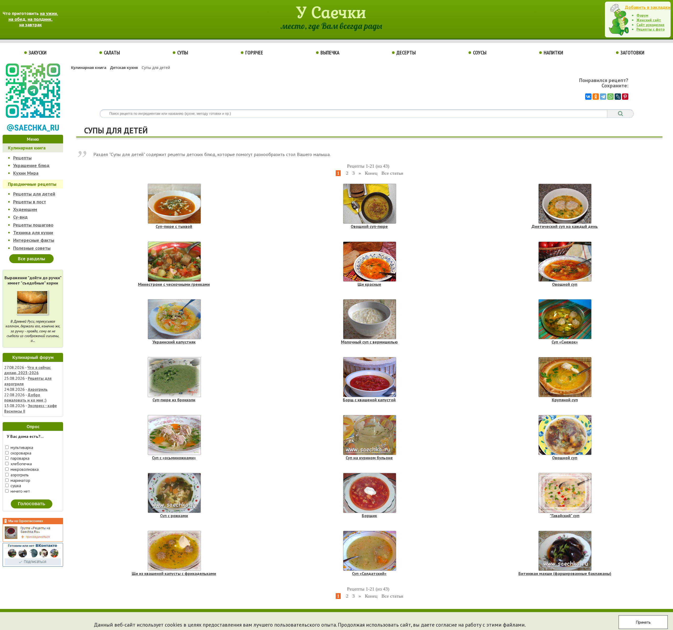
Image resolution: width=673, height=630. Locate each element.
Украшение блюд (31, 165)
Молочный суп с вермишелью (369, 341)
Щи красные (369, 284)
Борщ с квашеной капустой (369, 399)
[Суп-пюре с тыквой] (174, 204)
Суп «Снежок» (565, 341)
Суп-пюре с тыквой (174, 226)
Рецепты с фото (650, 29)
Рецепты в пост (29, 202)
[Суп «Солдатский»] (369, 551)
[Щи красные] (369, 262)
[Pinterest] (625, 96)
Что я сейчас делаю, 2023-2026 (27, 370)
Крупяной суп (565, 399)
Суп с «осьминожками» (174, 457)
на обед (16, 19)
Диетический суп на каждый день (565, 226)
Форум (642, 15)
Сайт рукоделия (650, 24)
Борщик (369, 515)
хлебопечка (20, 463)
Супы (182, 52)
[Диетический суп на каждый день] (565, 204)
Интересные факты (33, 240)
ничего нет (19, 491)
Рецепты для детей (34, 194)
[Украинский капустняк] (174, 319)
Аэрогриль (38, 389)
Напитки (553, 52)
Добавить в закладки (647, 7)
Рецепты (22, 158)
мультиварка (21, 447)
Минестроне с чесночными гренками (174, 284)
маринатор (19, 480)
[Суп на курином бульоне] (369, 435)
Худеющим (25, 209)
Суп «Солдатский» (369, 573)
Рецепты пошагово (33, 225)
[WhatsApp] (610, 96)
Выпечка (329, 52)
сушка (15, 485)
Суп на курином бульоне (369, 457)
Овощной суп (564, 284)
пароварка (19, 458)
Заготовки (632, 52)
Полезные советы (31, 248)
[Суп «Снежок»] (565, 319)
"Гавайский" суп (564, 515)
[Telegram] (603, 96)
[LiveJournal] (618, 96)
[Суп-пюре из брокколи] (174, 377)
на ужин (48, 13)
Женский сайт (648, 20)
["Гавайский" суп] (565, 493)
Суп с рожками (174, 515)
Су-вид (20, 217)
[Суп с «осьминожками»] (174, 435)
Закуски (38, 52)
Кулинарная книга (26, 148)
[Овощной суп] (565, 262)
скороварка (20, 453)
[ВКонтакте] (588, 96)
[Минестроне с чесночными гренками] (174, 262)
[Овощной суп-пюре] (369, 204)
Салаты (112, 52)
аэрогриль (19, 474)
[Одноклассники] (596, 96)
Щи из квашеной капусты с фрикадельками (174, 573)
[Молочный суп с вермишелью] (369, 319)
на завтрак (30, 25)
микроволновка (24, 469)
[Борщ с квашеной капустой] (369, 377)
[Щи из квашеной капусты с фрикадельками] (174, 551)
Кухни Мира (25, 173)
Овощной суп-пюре (369, 226)
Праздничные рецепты (32, 184)
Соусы (479, 52)
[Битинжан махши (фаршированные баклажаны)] (565, 551)
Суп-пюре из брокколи (173, 399)
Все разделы (31, 259)
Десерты (406, 52)
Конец (371, 173)
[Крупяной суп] (565, 377)
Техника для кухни (33, 232)
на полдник (39, 19)
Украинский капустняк (174, 341)
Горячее (254, 52)
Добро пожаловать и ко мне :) (25, 397)
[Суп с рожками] (174, 493)
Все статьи (392, 173)
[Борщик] (369, 493)
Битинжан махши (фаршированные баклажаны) (564, 573)
